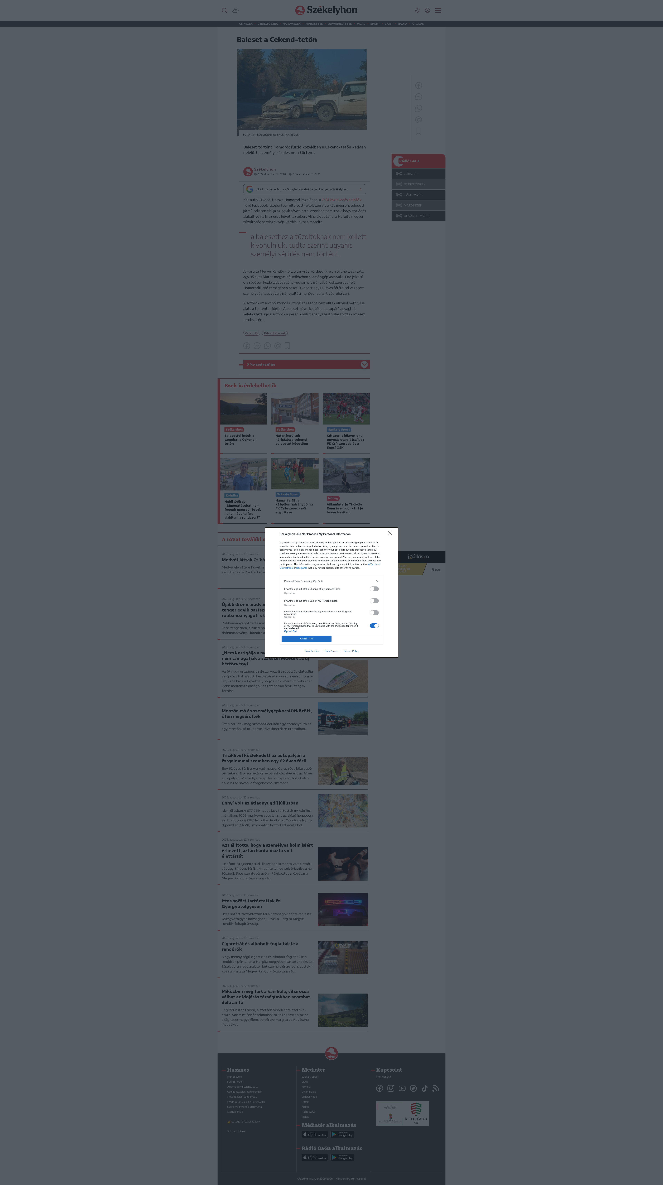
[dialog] (331, 593)
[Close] (391, 534)
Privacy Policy (351, 651)
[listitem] (331, 581)
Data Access (331, 651)
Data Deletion (312, 651)
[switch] (374, 588)
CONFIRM (306, 638)
